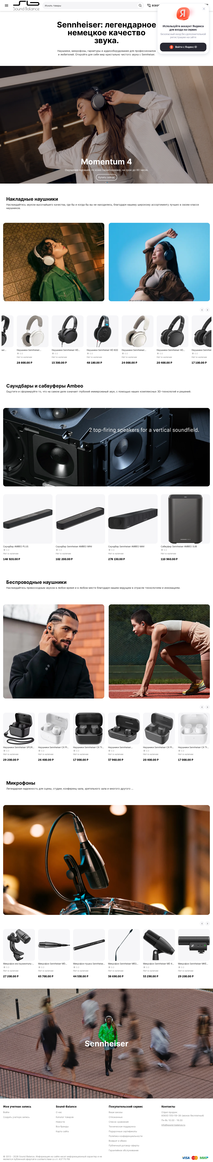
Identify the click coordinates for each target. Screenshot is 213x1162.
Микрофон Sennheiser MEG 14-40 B (122, 963)
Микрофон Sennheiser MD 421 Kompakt (159, 963)
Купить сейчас (106, 177)
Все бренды (62, 1126)
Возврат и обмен (118, 1140)
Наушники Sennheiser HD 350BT (156, 350)
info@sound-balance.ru (173, 1125)
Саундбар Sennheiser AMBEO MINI (74, 546)
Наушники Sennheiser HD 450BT (121, 350)
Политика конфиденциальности (125, 1136)
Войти (6, 1112)
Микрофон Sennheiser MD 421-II (51, 963)
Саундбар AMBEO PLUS (15, 546)
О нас (59, 1112)
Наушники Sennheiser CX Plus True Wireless (53, 747)
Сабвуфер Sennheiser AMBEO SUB (179, 546)
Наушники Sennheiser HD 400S (16, 350)
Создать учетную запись (16, 1117)
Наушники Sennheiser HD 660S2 (191, 350)
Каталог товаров (65, 1117)
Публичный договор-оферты (124, 1145)
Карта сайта (62, 1131)
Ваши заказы (116, 1112)
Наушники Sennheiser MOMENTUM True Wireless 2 (123, 747)
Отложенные (115, 1117)
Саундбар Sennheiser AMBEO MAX (126, 546)
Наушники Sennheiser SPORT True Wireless (18, 747)
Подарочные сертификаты (123, 1131)
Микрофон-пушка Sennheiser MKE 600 (88, 963)
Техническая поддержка (122, 1126)
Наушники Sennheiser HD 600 (53, 350)
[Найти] (140, 5)
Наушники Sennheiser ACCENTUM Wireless (84, 350)
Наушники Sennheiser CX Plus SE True (158, 747)
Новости (60, 1121)
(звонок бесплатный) (182, 1115)
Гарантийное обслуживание (123, 1150)
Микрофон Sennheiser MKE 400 (192, 963)
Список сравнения (119, 1121)
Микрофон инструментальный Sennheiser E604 (17, 963)
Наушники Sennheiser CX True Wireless (89, 747)
